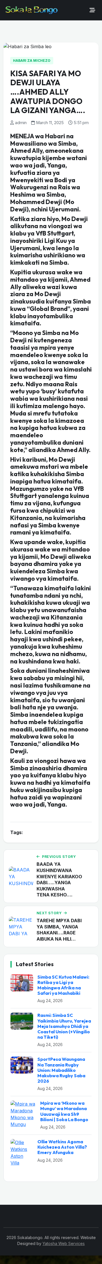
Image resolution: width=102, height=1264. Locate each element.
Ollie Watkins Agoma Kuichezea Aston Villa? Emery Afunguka (62, 1147)
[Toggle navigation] (92, 10)
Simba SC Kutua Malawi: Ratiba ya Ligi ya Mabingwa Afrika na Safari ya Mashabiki (63, 985)
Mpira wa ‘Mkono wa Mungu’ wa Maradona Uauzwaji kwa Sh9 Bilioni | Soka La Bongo (64, 1111)
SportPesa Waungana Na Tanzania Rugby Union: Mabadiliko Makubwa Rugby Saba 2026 (61, 1070)
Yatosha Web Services (63, 1243)
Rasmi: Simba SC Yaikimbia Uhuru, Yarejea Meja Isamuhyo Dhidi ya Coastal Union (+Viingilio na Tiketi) (64, 1026)
